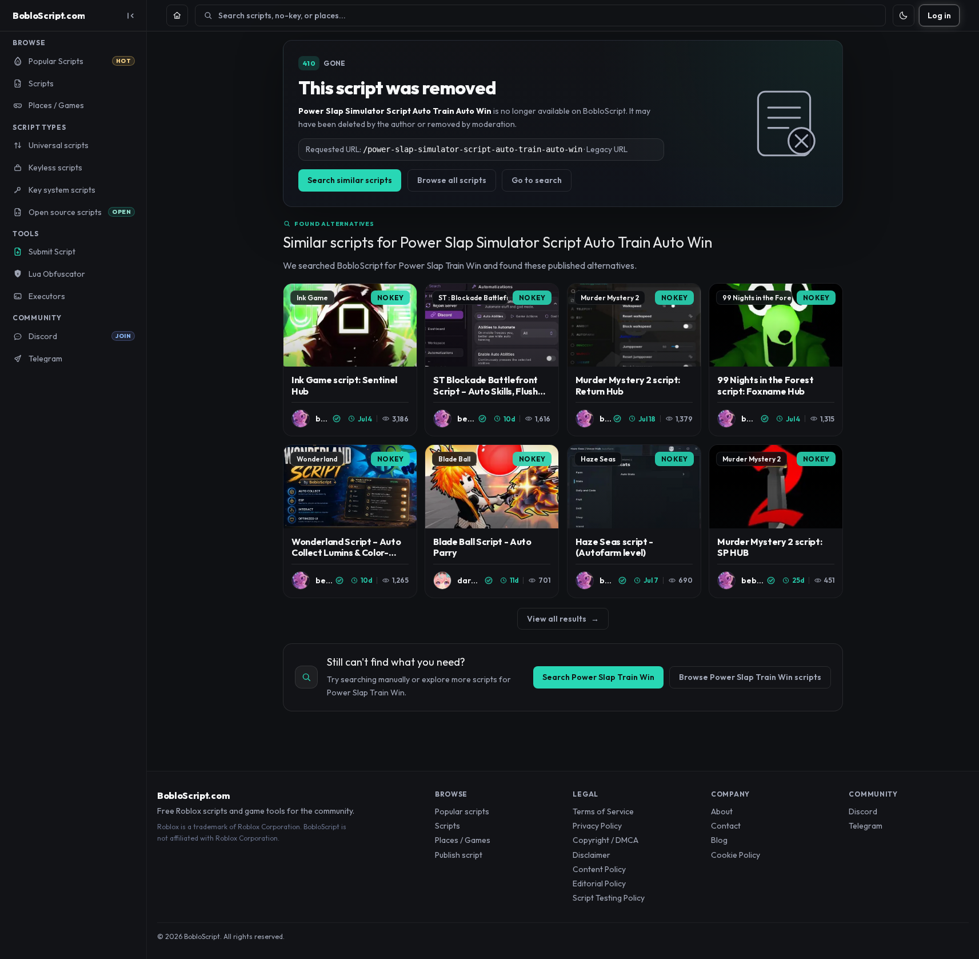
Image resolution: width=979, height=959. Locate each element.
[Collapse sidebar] (130, 15)
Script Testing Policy (609, 898)
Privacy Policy (597, 826)
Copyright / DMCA (605, 840)
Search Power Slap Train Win (598, 677)
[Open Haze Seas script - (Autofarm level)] (634, 521)
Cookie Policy (735, 855)
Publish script (458, 855)
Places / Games (462, 840)
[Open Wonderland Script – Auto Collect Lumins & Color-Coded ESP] (350, 521)
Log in (939, 15)
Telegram (865, 826)
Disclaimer (591, 855)
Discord (863, 811)
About (722, 811)
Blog (719, 840)
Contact (726, 826)
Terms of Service (603, 811)
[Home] (177, 15)
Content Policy (599, 869)
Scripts (447, 826)
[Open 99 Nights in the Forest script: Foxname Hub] (775, 360)
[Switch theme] (903, 15)
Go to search (537, 180)
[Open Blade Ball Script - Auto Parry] (491, 521)
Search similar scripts (349, 180)
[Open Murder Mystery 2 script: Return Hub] (634, 360)
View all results (563, 619)
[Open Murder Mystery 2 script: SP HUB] (775, 521)
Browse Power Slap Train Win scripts (750, 677)
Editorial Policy (599, 883)
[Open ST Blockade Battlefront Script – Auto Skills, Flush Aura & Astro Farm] (491, 360)
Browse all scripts (451, 180)
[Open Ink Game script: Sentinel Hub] (350, 360)
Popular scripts (462, 811)
